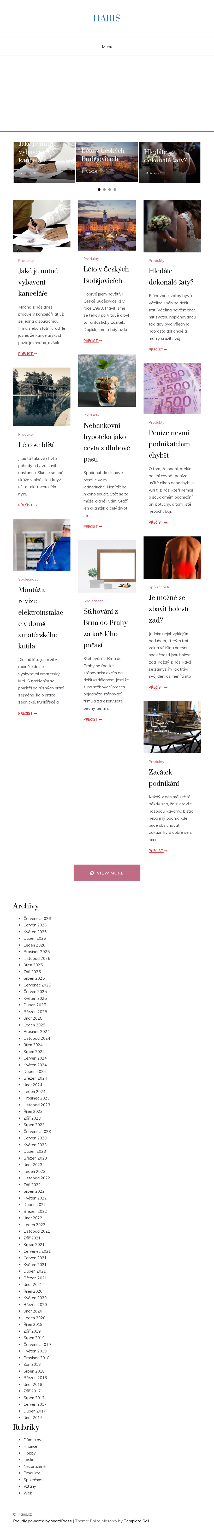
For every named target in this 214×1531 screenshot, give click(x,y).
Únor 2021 (32, 1284)
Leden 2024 (34, 1091)
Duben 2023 (34, 1151)
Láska (28, 1459)
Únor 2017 (32, 1417)
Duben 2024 (34, 1071)
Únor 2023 (32, 1164)
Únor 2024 (32, 1084)
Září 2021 (32, 1238)
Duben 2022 (34, 1204)
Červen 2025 (35, 991)
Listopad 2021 (36, 1231)
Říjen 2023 (33, 1111)
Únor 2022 (32, 1217)
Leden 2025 (34, 1024)
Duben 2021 (34, 1271)
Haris (107, 19)
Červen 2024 (35, 1058)
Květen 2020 (35, 1297)
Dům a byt (33, 1439)
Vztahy (29, 1486)
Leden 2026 (34, 945)
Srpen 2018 (34, 1371)
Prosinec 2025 (36, 951)
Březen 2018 (35, 1377)
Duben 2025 (34, 1004)
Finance (30, 1446)
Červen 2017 (35, 1404)
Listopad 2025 (36, 958)
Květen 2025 (35, 998)
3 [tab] (109, 189)
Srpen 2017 (34, 1397)
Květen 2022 (35, 1198)
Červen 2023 (35, 1138)
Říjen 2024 (33, 1044)
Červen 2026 (35, 925)
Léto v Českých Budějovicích (103, 155)
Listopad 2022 (36, 1177)
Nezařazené (34, 1466)
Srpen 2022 (34, 1191)
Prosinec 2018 (36, 1357)
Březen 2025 (35, 1011)
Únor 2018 (32, 1384)
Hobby (29, 1453)
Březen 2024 (35, 1078)
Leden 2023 (34, 1171)
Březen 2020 (35, 1304)
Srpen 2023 (34, 1124)
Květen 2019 (35, 1351)
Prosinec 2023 (36, 1098)
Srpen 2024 (34, 1051)
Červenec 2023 (37, 1131)
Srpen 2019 (34, 1337)
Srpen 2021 (34, 1244)
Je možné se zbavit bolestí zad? (168, 609)
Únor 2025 (32, 1018)
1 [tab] (99, 189)
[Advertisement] (107, 95)
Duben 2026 (34, 938)
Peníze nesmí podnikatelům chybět (169, 444)
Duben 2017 (34, 1411)
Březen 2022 (35, 1211)
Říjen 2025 (33, 964)
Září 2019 (32, 1331)
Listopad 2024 (36, 1038)
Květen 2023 (35, 1144)
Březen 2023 (35, 1158)
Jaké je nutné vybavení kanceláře (38, 152)
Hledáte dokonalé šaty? (165, 156)
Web (27, 1493)
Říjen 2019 (33, 1324)
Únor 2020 (32, 1311)
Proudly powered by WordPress (43, 1520)
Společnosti (28, 579)
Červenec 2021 (37, 1251)
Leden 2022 (34, 1224)
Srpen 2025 (34, 978)
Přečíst (26, 354)
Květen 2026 (35, 931)
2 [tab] (104, 189)
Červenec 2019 (37, 1344)
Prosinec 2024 (36, 1031)
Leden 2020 (34, 1317)
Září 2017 (32, 1390)
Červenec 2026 (37, 918)
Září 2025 (32, 971)
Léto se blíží (36, 445)
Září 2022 (32, 1184)
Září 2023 (32, 1118)
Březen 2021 (35, 1277)
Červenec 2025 (37, 985)
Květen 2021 (35, 1264)
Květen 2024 (35, 1064)
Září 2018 (32, 1364)
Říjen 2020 (33, 1291)
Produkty (26, 260)
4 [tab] (115, 189)
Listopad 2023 (36, 1104)
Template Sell (136, 1520)
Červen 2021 (35, 1257)
